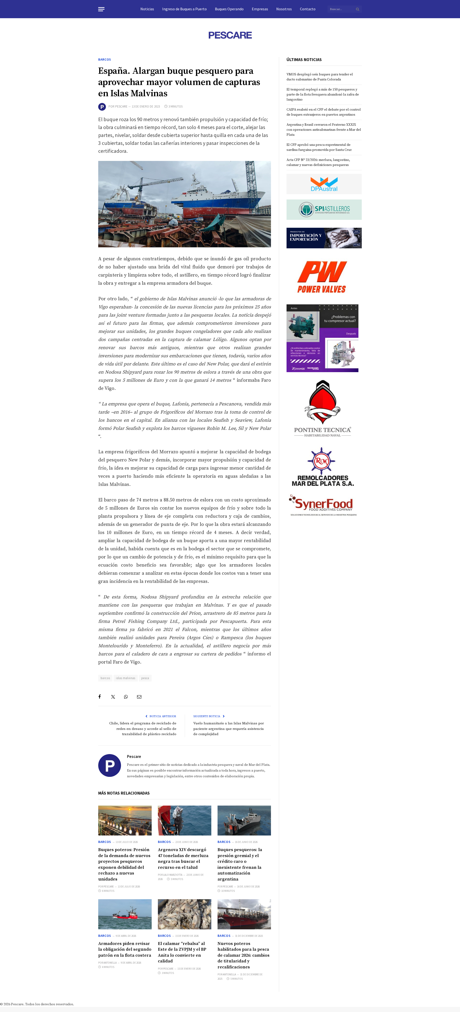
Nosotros (284, 8)
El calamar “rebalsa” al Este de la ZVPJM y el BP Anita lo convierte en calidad (182, 952)
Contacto (308, 8)
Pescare (121, 106)
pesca (145, 678)
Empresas (260, 8)
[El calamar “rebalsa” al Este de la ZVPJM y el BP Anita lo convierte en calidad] (184, 914)
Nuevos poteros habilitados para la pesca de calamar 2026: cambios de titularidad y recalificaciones (244, 955)
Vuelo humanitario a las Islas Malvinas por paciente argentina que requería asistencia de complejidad (228, 728)
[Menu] (101, 9)
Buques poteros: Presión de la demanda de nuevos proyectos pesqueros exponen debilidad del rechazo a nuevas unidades (124, 864)
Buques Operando (229, 8)
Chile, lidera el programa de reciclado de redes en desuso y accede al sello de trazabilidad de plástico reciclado (142, 728)
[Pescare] (230, 35)
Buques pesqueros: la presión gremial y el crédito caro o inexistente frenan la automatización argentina (240, 864)
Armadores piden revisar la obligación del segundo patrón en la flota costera (124, 949)
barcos (105, 678)
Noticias (147, 8)
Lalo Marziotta (172, 874)
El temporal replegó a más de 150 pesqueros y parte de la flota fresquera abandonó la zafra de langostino (323, 94)
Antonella (110, 962)
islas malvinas (125, 678)
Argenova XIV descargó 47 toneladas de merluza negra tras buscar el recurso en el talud (183, 858)
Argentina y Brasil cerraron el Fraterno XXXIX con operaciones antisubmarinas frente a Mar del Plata (324, 130)
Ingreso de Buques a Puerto (184, 8)
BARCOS (104, 59)
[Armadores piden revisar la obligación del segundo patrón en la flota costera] (125, 914)
